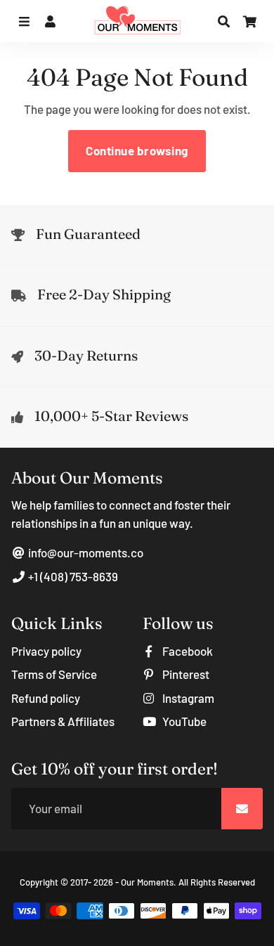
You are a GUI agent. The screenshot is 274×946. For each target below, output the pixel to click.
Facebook (186, 651)
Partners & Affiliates (63, 721)
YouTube (183, 721)
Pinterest (184, 674)
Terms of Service (54, 674)
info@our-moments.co (84, 552)
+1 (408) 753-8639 (72, 576)
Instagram (187, 698)
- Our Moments (144, 882)
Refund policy (45, 698)
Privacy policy (46, 651)
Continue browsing (137, 150)
